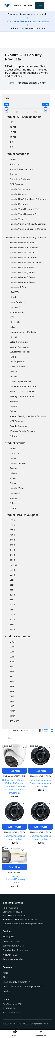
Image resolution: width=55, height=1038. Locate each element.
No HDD (14, 565)
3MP (12, 671)
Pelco (12, 327)
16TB (12, 525)
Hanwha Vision (17, 219)
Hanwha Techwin (18, 463)
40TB (12, 595)
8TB (12, 624)
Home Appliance (17, 302)
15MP (12, 657)
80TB (12, 619)
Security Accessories (19, 347)
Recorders (15, 401)
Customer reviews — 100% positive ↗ (22, 986)
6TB (12, 609)
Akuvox (13, 159)
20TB (12, 530)
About (6, 972)
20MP (12, 661)
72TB (12, 614)
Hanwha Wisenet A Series (22, 242)
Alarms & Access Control (21, 169)
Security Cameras (18, 426)
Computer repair (11, 941)
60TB (12, 604)
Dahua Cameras (18, 780)
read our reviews (40, 21)
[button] (14, 827)
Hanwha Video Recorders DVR (24, 209)
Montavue (14, 498)
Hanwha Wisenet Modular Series (25, 262)
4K (11, 676)
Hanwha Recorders (19, 204)
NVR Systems (16, 421)
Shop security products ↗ (16, 982)
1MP (12, 706)
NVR (12, 317)
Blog (5, 977)
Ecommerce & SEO (13, 959)
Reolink (13, 337)
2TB (12, 585)
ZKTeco (13, 376)
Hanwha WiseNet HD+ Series (24, 247)
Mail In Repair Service (20, 381)
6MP (12, 691)
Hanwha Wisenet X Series (22, 282)
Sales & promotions (19, 342)
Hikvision (14, 297)
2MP (12, 666)
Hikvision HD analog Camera (14, 881)
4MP (12, 681)
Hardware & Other (18, 287)
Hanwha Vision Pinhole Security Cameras (26, 237)
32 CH (13, 137)
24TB (12, 535)
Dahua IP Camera (14, 783)
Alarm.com (15, 164)
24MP (12, 711)
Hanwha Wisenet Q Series (22, 272)
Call (39, 5)
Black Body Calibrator (20, 179)
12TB (12, 570)
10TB (12, 520)
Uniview (13, 406)
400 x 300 (14, 721)
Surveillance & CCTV (13, 945)
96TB (12, 629)
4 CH (12, 142)
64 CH (13, 127)
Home (11, 82)
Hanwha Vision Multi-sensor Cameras (28, 229)
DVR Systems (16, 184)
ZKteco (13, 483)
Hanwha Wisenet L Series (22, 252)
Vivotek (13, 371)
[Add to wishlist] (22, 747)
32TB (12, 545)
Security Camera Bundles (22, 396)
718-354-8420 (11, 915)
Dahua (13, 411)
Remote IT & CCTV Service (23, 391)
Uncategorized (17, 361)
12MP (12, 651)
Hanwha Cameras (18, 194)
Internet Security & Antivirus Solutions (28, 416)
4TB (12, 599)
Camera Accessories (40, 783)
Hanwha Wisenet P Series (22, 267)
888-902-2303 (11, 919)
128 (11, 122)
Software (14, 436)
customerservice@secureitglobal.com (23, 923)
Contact (7, 991)
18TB (12, 575)
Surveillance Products (20, 352)
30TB (12, 540)
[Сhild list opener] (19, 160)
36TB (12, 550)
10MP (12, 646)
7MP (12, 696)
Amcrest (14, 174)
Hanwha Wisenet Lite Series (23, 257)
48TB (12, 555)
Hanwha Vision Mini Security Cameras (28, 224)
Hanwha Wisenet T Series (22, 277)
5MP (12, 686)
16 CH (13, 132)
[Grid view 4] (46, 731)
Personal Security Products (23, 332)
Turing (13, 357)
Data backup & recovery (15, 950)
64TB (12, 560)
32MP (12, 716)
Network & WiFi (11, 954)
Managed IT (9, 936)
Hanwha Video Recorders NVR (24, 214)
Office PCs (15, 322)
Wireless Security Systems (22, 431)
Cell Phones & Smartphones (23, 386)
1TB (12, 580)
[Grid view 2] (51, 731)
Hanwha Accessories (20, 189)
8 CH (12, 147)
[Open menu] (49, 5)
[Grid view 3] (40, 731)
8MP (12, 701)
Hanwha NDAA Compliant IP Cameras (28, 199)
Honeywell (15, 307)
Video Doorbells (17, 366)
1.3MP (13, 642)
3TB (12, 590)
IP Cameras (15, 792)
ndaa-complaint (17, 312)
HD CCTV (14, 292)
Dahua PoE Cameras (14, 786)
